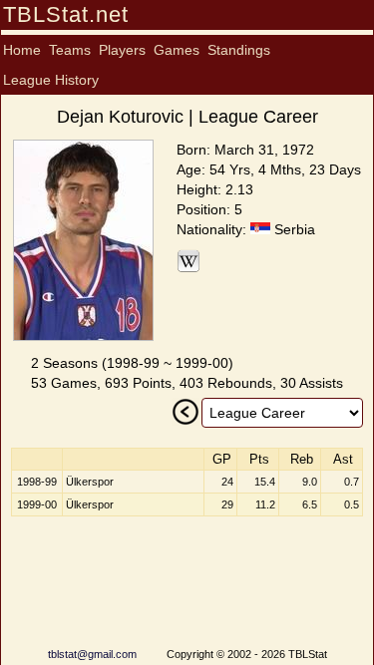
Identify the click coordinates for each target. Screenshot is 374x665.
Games (176, 50)
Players (122, 50)
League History (51, 80)
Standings (238, 50)
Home (22, 50)
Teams (70, 50)
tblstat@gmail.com (92, 654)
